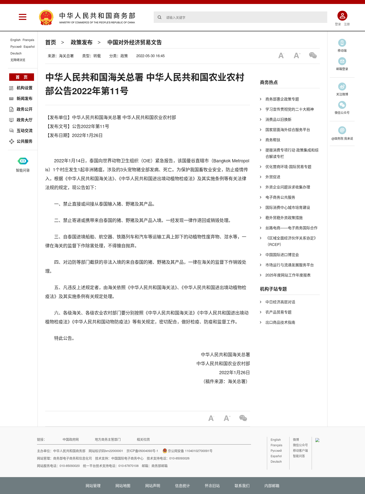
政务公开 (25, 109)
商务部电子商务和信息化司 (72, 458)
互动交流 (25, 130)
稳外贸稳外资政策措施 (284, 217)
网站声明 (152, 485)
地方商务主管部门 (108, 439)
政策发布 (82, 42)
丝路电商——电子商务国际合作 (291, 227)
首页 (50, 42)
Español (29, 46)
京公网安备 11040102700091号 (190, 450)
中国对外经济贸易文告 (134, 42)
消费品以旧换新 (278, 119)
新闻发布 (25, 98)
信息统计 (182, 485)
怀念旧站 (212, 485)
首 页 (22, 77)
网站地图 (122, 485)
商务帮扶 (272, 139)
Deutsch (16, 53)
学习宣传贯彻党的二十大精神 (289, 109)
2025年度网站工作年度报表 (288, 274)
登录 (338, 24)
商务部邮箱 (159, 465)
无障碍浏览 (17, 60)
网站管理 (93, 485)
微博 (296, 439)
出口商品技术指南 (280, 322)
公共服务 (25, 141)
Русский (16, 46)
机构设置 (25, 87)
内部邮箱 (271, 485)
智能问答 (23, 170)
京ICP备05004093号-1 (142, 450)
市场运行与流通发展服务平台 (289, 264)
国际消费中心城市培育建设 (287, 207)
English (15, 40)
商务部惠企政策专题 (282, 98)
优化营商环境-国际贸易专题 (288, 166)
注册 (347, 24)
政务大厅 (25, 120)
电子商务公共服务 (280, 197)
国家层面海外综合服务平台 (287, 129)
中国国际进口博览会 (282, 254)
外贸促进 (272, 176)
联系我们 (242, 485)
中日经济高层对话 (280, 301)
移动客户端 (300, 450)
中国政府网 (71, 439)
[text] (240, 17)
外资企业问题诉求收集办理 (287, 186)
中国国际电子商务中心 (127, 458)
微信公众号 (300, 445)
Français (28, 40)
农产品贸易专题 (278, 311)
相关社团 (143, 439)
